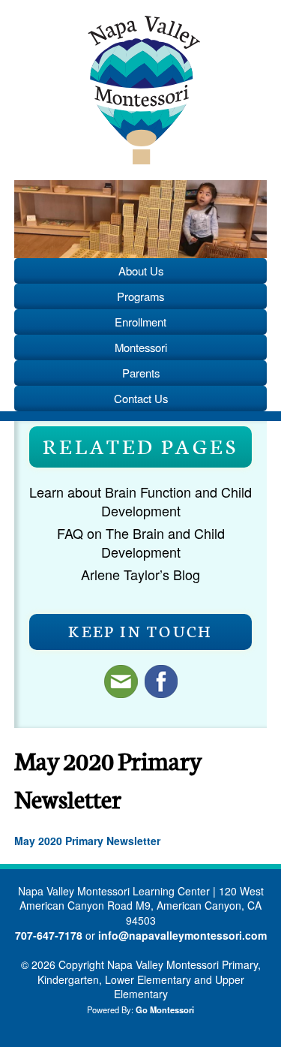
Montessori (141, 347)
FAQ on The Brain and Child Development (141, 542)
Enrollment (140, 321)
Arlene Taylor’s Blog (140, 574)
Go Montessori (165, 1009)
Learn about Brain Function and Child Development (140, 501)
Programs (140, 296)
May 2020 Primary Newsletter (87, 840)
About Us (140, 270)
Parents (141, 373)
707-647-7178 (48, 935)
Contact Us (141, 398)
